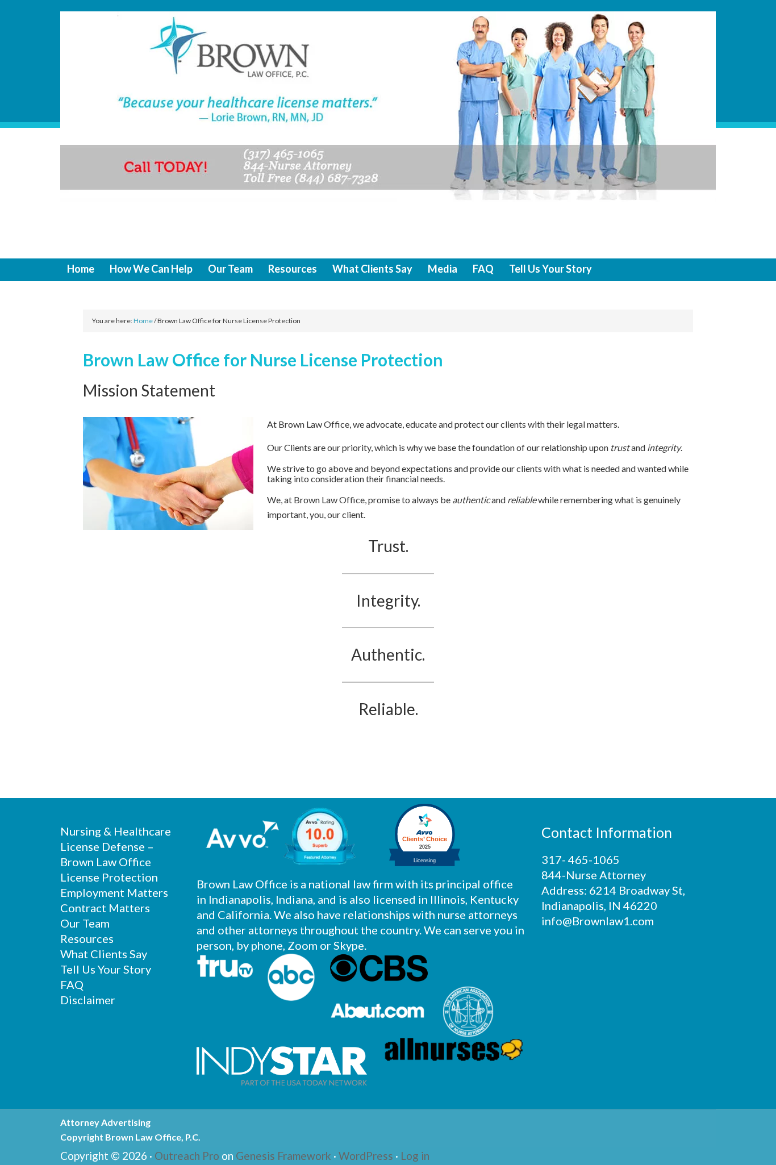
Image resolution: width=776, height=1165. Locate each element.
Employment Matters (114, 892)
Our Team (85, 923)
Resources (87, 938)
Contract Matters (105, 908)
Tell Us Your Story (105, 969)
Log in (414, 1155)
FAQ (72, 984)
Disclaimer (87, 1000)
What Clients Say (103, 954)
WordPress (366, 1155)
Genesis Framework (283, 1155)
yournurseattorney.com (388, 129)
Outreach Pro (187, 1155)
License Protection (109, 877)
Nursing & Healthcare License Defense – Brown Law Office (115, 846)
